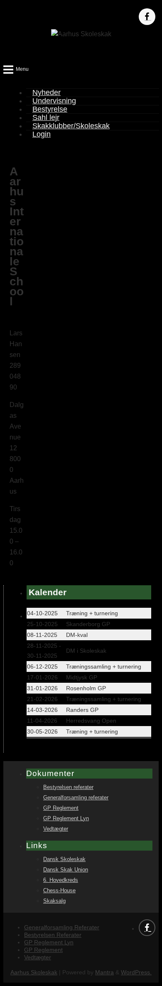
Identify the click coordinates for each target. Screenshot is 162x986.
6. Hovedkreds (60, 880)
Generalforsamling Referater (61, 927)
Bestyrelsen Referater (52, 934)
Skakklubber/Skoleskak (71, 126)
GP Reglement (61, 808)
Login (41, 134)
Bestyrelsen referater (68, 787)
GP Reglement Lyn (66, 818)
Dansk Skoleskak (64, 859)
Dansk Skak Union (65, 870)
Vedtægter (55, 829)
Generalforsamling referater (75, 798)
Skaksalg (54, 901)
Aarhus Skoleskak (33, 972)
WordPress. (136, 972)
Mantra (104, 972)
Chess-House (59, 891)
